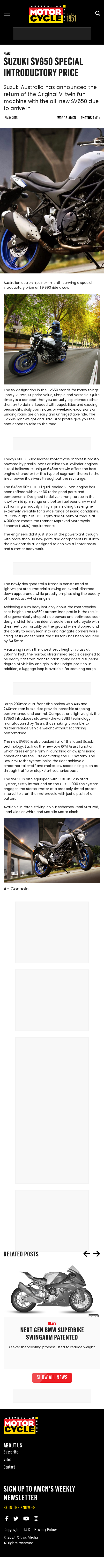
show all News (52, 1378)
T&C (26, 1530)
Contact (9, 1467)
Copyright (11, 1530)
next (96, 1254)
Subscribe (11, 1452)
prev (87, 1254)
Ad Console (16, 889)
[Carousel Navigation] (91, 1254)
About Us (13, 1446)
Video (8, 1460)
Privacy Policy (45, 1530)
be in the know (17, 1507)
